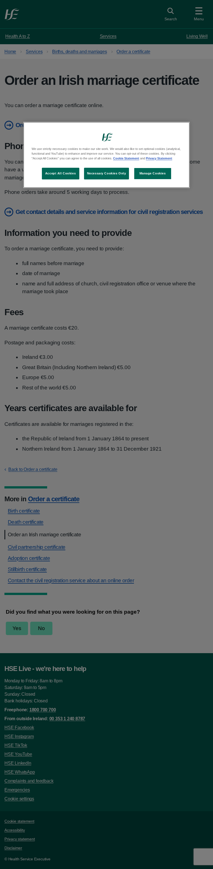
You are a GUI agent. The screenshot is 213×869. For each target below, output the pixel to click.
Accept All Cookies (60, 173)
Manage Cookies (153, 173)
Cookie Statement (126, 158)
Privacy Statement (159, 158)
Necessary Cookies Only (106, 173)
